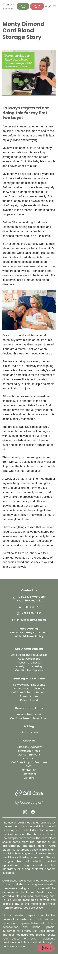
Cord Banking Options (29, 670)
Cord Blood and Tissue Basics (29, 655)
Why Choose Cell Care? (29, 688)
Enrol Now (37, 6)
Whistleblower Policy (29, 636)
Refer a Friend (29, 700)
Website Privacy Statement (29, 632)
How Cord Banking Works (29, 685)
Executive (29, 758)
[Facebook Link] (33, 812)
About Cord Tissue (29, 662)
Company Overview (29, 747)
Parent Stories (29, 696)
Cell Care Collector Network (29, 692)
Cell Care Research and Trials (29, 718)
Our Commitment (29, 754)
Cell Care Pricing (29, 732)
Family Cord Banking (29, 666)
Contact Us (29, 590)
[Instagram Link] (25, 812)
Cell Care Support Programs (29, 762)
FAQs (29, 766)
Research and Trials (29, 714)
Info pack (22, 6)
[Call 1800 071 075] (46, 6)
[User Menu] (49, 6)
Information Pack (29, 751)
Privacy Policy (29, 628)
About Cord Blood (29, 659)
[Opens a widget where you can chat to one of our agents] (46, 948)
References (29, 774)
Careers (29, 778)
